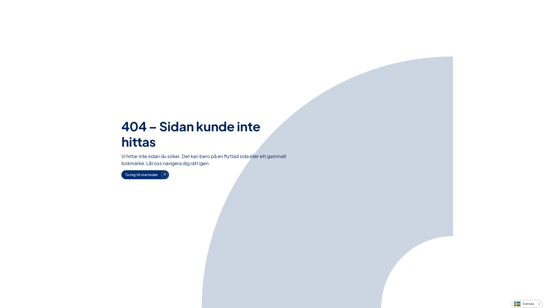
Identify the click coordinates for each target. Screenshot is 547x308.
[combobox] (527, 304)
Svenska (528, 303)
